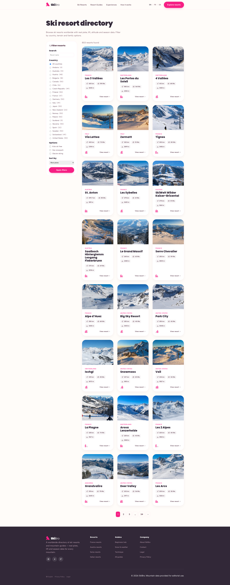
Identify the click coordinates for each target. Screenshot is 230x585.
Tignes (160, 137)
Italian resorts (95, 557)
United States (60, 138)
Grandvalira (93, 486)
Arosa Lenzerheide (128, 428)
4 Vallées (161, 78)
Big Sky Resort (130, 316)
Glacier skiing (57, 153)
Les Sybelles (128, 193)
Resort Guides (96, 5)
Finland (57, 92)
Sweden (57, 131)
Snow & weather (121, 547)
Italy (56, 103)
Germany (58, 99)
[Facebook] (54, 559)
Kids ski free (57, 146)
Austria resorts (96, 547)
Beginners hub (120, 542)
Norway (57, 113)
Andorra (57, 67)
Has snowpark (57, 150)
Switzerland (59, 134)
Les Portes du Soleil (129, 79)
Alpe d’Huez (93, 316)
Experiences (111, 5)
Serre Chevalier (166, 251)
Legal (142, 552)
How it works (126, 5)
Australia (57, 71)
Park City (161, 316)
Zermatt (126, 137)
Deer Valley (128, 486)
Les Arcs (161, 486)
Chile (56, 85)
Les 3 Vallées (94, 78)
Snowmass (128, 372)
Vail (158, 372)
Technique (119, 552)
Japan (57, 106)
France (57, 96)
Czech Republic (60, 89)
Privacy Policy (145, 557)
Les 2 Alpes (162, 427)
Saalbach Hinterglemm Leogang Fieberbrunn (94, 256)
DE (160, 5)
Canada (57, 81)
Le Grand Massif (131, 251)
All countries (57, 64)
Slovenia (58, 124)
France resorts (95, 542)
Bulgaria (57, 78)
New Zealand (59, 110)
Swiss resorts (95, 552)
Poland (57, 117)
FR (155, 5)
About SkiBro (145, 542)
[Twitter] (60, 559)
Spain (56, 127)
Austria (57, 74)
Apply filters (61, 170)
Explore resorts (174, 5)
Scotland (57, 120)
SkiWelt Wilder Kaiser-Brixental (167, 194)
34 (142, 514)
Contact (143, 547)
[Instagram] (48, 559)
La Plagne (91, 427)
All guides (119, 557)
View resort (104, 97)
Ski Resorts (82, 5)
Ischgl (89, 372)
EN (150, 5)
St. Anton (91, 193)
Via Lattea (92, 137)
